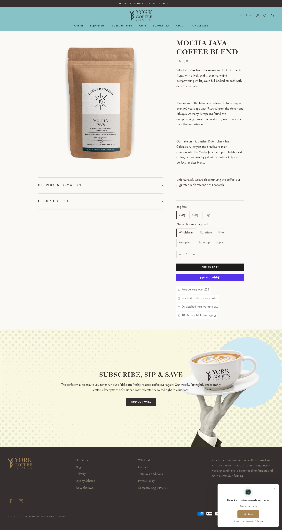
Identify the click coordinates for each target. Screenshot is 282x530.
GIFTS (143, 26)
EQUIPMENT (98, 26)
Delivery (80, 474)
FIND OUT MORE (141, 402)
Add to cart (210, 267)
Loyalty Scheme (85, 481)
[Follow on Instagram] (21, 501)
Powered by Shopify (55, 517)
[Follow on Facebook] (10, 501)
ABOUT (180, 26)
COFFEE (79, 26)
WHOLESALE (200, 26)
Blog (78, 467)
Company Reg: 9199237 (153, 488)
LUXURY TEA (161, 26)
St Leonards (216, 185)
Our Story (81, 460)
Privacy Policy (146, 481)
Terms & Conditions (150, 474)
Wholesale (144, 460)
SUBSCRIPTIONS (122, 26)
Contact (143, 467)
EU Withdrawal (84, 488)
